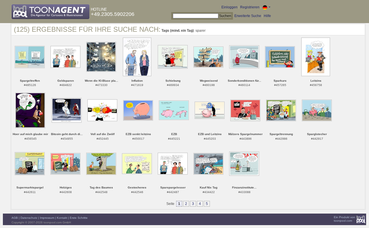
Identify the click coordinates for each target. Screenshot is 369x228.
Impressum (47, 217)
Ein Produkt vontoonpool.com (344, 219)
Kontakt (62, 217)
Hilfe (267, 16)
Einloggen (229, 7)
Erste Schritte (79, 217)
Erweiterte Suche (247, 16)
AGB (15, 217)
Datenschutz (28, 217)
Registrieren (249, 7)
